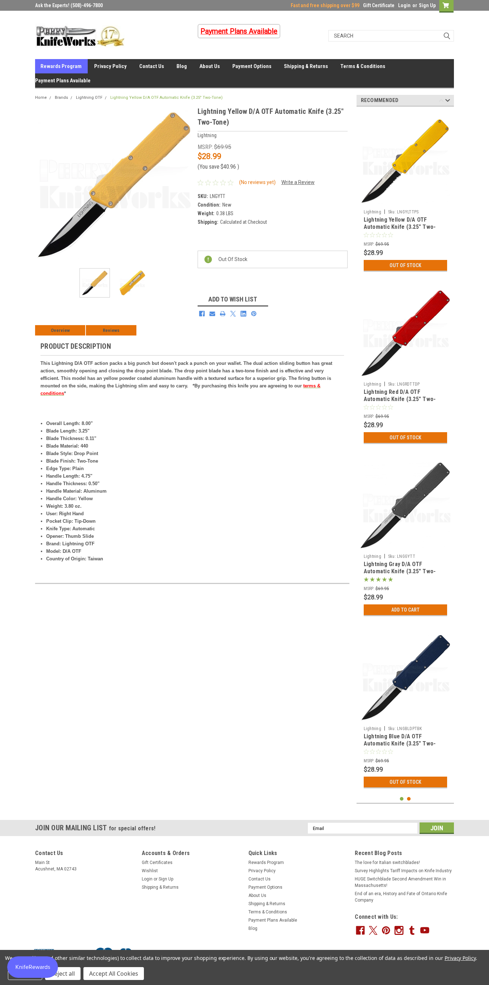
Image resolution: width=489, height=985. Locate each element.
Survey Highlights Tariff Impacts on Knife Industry (403, 870)
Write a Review (298, 182)
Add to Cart (405, 610)
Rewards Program (61, 66)
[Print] (223, 314)
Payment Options (251, 66)
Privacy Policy (110, 66)
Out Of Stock (405, 265)
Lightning (372, 211)
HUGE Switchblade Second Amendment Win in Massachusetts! (400, 882)
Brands (61, 97)
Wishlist (150, 870)
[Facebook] (202, 314)
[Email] (212, 314)
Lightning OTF (89, 97)
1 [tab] (402, 799)
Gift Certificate (378, 5)
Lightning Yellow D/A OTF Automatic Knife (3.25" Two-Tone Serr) (400, 226)
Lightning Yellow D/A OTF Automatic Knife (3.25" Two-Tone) (166, 97)
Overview (60, 330)
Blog (181, 66)
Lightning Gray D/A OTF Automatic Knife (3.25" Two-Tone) (400, 571)
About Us (209, 66)
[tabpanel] (405, 193)
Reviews (111, 330)
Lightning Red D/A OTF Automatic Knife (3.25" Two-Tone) (400, 399)
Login (404, 5)
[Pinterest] (254, 314)
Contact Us (151, 66)
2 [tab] (409, 799)
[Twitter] (233, 314)
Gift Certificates (157, 862)
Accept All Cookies (113, 973)
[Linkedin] (243, 314)
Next (185, 184)
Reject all (63, 973)
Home (41, 97)
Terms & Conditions (362, 66)
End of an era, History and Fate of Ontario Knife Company (401, 897)
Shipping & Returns (306, 66)
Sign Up (427, 5)
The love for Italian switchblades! (387, 862)
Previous (42, 184)
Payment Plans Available (63, 80)
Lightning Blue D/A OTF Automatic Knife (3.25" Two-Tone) (400, 743)
